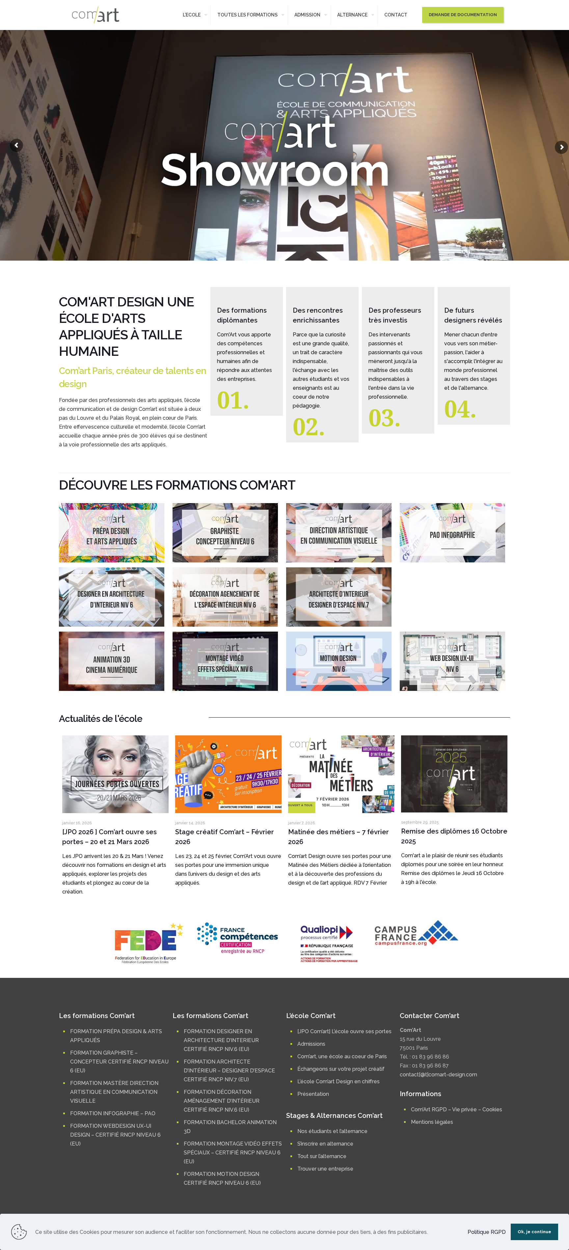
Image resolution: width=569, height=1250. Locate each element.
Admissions (311, 1044)
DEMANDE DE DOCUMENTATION (463, 14)
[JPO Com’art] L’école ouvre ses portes (344, 1031)
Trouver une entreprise (325, 1169)
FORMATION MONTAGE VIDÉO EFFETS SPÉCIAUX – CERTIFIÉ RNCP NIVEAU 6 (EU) (233, 1153)
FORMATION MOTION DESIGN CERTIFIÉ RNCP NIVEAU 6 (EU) (222, 1178)
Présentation (313, 1094)
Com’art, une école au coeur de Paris (342, 1056)
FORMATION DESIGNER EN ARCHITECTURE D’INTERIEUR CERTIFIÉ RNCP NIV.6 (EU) (221, 1040)
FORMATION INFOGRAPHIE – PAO (112, 1113)
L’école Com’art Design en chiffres (338, 1081)
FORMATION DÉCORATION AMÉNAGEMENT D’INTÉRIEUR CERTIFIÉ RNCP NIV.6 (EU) (221, 1101)
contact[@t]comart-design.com (438, 1074)
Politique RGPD (487, 1232)
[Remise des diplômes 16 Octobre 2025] (454, 773)
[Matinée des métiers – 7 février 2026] (341, 774)
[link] (111, 532)
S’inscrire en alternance (325, 1144)
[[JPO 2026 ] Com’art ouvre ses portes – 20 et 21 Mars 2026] (115, 774)
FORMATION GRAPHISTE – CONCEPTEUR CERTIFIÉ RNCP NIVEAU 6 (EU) (119, 1062)
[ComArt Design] (96, 15)
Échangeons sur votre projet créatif (341, 1069)
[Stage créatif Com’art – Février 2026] (228, 774)
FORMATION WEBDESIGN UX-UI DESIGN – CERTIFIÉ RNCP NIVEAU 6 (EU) (115, 1135)
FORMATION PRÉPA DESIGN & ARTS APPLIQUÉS (116, 1035)
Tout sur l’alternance (321, 1156)
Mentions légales (432, 1122)
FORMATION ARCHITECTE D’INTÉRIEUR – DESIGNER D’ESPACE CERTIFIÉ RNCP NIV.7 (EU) (229, 1071)
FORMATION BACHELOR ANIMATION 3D (230, 1126)
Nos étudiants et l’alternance (332, 1131)
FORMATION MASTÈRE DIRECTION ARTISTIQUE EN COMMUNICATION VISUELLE (114, 1092)
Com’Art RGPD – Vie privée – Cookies (456, 1109)
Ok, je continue (534, 1231)
